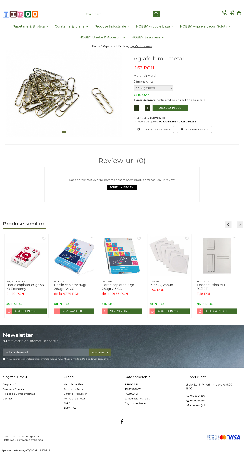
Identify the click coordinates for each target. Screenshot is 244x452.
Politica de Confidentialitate (96, 358)
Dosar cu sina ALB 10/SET (211, 287)
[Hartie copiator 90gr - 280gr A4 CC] (74, 256)
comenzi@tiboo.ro (201, 405)
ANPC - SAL (70, 408)
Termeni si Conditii (13, 389)
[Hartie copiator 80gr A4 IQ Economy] (26, 256)
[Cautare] (156, 14)
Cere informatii (195, 129)
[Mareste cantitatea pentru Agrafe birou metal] (147, 108)
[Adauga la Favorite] (44, 239)
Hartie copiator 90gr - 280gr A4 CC (71, 287)
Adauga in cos (170, 108)
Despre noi (9, 384)
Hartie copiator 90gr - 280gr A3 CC (119, 287)
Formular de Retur (74, 398)
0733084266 (197, 395)
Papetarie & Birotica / (116, 46)
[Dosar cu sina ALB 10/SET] (217, 256)
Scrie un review (122, 187)
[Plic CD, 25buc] (170, 256)
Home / (97, 46)
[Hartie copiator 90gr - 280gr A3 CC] (122, 256)
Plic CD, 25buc (161, 285)
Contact (7, 398)
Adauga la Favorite (155, 129)
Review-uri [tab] (122, 160)
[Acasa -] (20, 14)
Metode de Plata (73, 384)
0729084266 (197, 400)
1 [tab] (64, 132)
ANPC (67, 403)
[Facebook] (122, 421)
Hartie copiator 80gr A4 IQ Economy (25, 287)
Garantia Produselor (75, 393)
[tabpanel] (64, 93)
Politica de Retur (73, 389)
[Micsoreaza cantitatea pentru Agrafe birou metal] (136, 108)
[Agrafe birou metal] (64, 93)
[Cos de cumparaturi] (238, 13)
